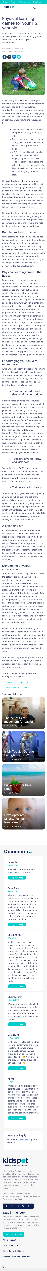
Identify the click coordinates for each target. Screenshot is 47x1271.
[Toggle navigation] (39, 7)
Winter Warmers (24, 2)
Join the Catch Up (14, 1234)
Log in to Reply (17, 878)
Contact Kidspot (10, 1245)
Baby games (9, 683)
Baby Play (24, 683)
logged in (23, 1139)
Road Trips (37, 2)
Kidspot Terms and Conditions (16, 1257)
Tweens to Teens (9, 2)
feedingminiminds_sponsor (16, 687)
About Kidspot (9, 1240)
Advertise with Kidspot (13, 1251)
